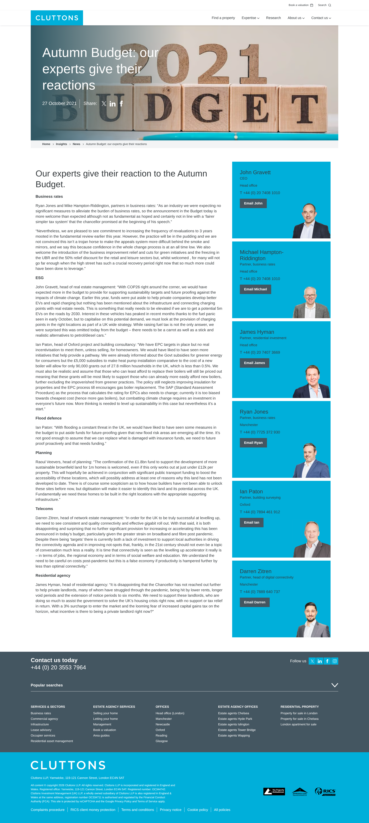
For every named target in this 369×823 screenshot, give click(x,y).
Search (322, 5)
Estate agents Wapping (234, 735)
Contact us (319, 18)
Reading (161, 735)
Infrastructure (40, 724)
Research (273, 18)
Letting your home (105, 719)
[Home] (57, 17)
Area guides (101, 735)
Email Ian (251, 522)
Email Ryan (253, 443)
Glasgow (162, 741)
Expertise (249, 18)
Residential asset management (52, 741)
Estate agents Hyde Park (235, 719)
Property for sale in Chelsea (299, 719)
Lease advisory (41, 730)
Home (46, 144)
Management (102, 724)
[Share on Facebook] (121, 103)
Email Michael (255, 289)
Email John (253, 203)
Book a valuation (299, 5)
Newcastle (163, 724)
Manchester (164, 719)
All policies (222, 810)
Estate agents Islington (233, 724)
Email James (254, 363)
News (76, 144)
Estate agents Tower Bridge (237, 730)
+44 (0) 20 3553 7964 (58, 667)
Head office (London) (170, 713)
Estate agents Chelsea (233, 713)
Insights (61, 144)
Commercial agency (44, 719)
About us (294, 18)
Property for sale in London (299, 713)
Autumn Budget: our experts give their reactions (116, 144)
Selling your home (105, 713)
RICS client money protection (93, 810)
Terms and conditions (137, 810)
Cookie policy (197, 810)
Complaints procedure (48, 810)
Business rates (41, 713)
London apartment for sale (299, 724)
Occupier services (43, 735)
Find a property (223, 18)
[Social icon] (312, 661)
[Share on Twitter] (104, 103)
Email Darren (254, 602)
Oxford (160, 730)
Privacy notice (170, 810)
